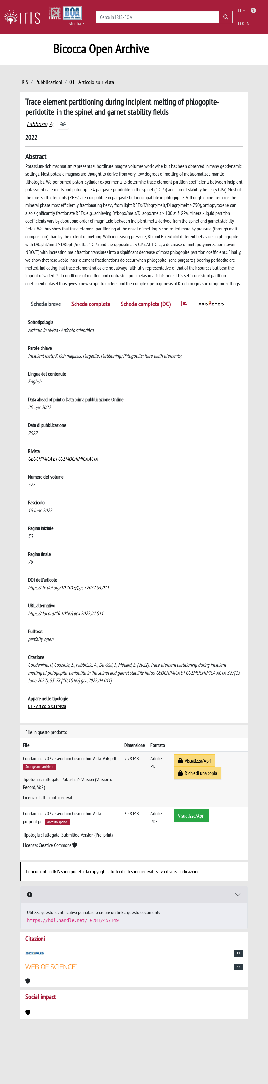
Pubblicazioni (48, 82)
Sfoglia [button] (75, 23)
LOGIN (244, 23)
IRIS (24, 82)
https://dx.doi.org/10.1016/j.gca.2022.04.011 (68, 587)
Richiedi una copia (200, 773)
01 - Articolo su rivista (91, 82)
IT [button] (240, 10)
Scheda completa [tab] (90, 304)
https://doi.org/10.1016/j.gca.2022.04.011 (65, 613)
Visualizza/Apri (197, 760)
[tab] (184, 305)
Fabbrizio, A (39, 124)
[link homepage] (24, 17)
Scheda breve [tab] (46, 304)
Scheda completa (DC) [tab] (146, 304)
